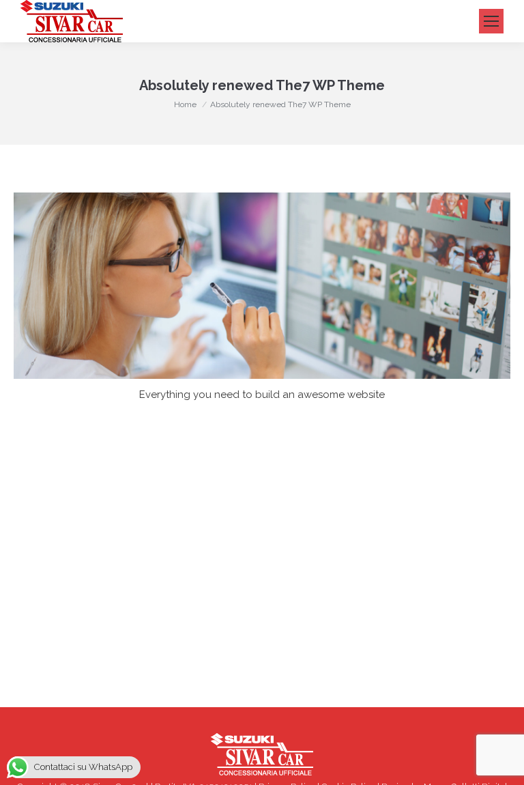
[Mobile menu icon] (491, 21)
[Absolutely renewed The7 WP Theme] (262, 285)
